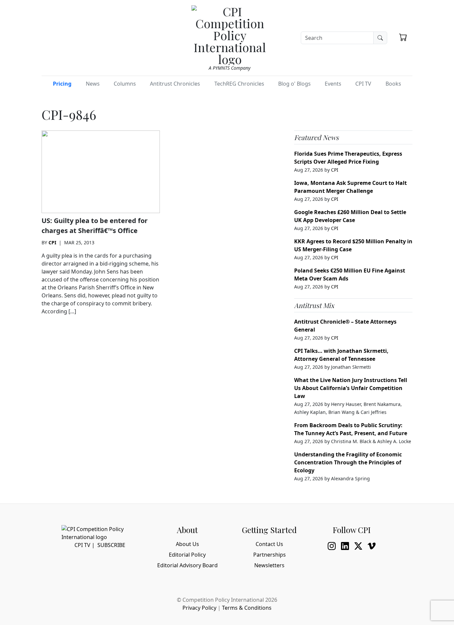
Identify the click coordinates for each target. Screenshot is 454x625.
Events (333, 83)
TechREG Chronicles (239, 83)
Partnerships (269, 554)
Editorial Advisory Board (187, 565)
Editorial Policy (187, 554)
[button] (403, 37)
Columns (125, 83)
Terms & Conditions (247, 607)
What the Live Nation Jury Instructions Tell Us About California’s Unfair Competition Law (350, 388)
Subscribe (111, 545)
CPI (52, 242)
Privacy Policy (199, 607)
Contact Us (269, 544)
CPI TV (363, 83)
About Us (187, 544)
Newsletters (269, 565)
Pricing (62, 83)
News (93, 83)
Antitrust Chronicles (175, 83)
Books (393, 83)
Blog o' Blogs (294, 83)
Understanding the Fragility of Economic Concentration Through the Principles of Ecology (348, 462)
